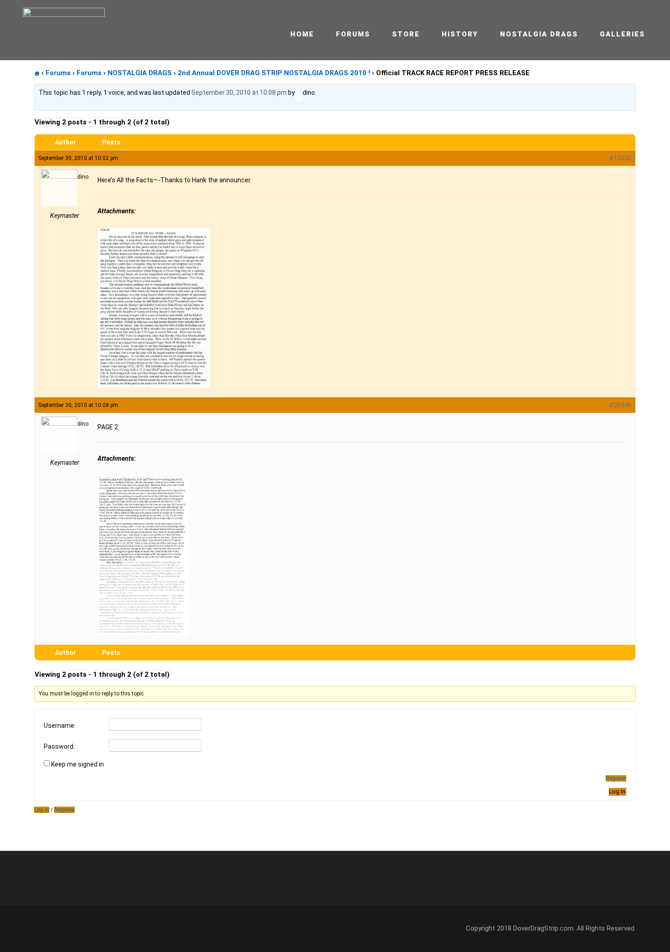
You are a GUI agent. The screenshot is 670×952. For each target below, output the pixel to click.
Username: (60, 725)
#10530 (620, 158)
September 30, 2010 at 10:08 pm (239, 92)
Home (302, 34)
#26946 (620, 405)
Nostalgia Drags (539, 34)
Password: (59, 746)
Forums (353, 34)
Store (406, 34)
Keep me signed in (77, 764)
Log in (41, 810)
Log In (617, 791)
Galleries (622, 34)
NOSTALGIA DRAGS (140, 73)
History (460, 34)
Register (616, 778)
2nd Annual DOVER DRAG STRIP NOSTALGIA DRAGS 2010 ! (274, 73)
